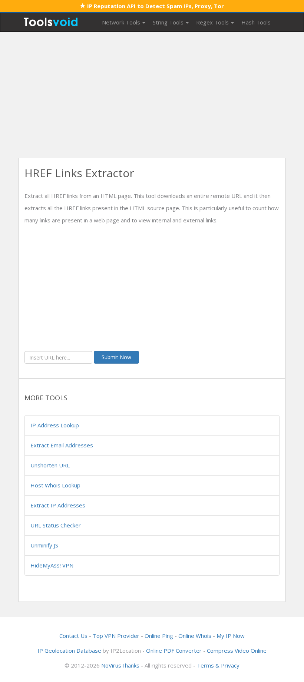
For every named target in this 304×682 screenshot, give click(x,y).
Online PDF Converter (174, 650)
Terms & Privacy (218, 665)
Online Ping (159, 635)
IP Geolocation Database (69, 650)
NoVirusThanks (120, 665)
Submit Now (116, 357)
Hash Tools (256, 22)
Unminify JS (44, 545)
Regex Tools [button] (213, 22)
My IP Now (231, 635)
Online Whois (194, 635)
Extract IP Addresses (57, 505)
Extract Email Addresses (61, 445)
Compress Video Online (237, 650)
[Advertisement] (152, 95)
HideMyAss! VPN (51, 565)
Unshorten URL (50, 465)
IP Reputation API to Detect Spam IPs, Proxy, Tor (155, 6)
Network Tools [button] (122, 22)
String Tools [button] (169, 22)
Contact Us (73, 635)
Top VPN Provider (116, 635)
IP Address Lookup (54, 425)
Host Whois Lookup (55, 485)
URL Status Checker (55, 525)
